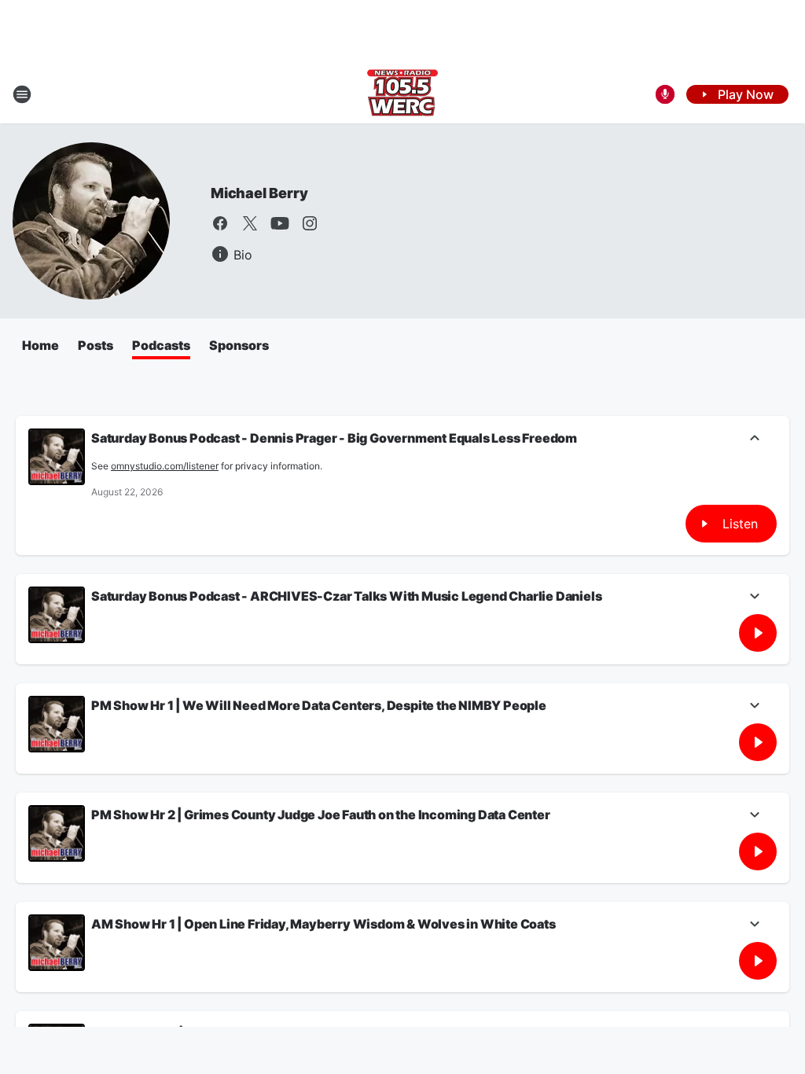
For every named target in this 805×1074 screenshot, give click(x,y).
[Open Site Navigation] (22, 94)
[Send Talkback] (665, 94)
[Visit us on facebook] (220, 223)
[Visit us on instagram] (309, 223)
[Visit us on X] (250, 223)
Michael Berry (259, 193)
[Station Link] (402, 94)
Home (40, 345)
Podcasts (161, 345)
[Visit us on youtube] (279, 223)
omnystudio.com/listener (165, 466)
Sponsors (239, 345)
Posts (95, 345)
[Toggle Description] (754, 439)
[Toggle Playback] (56, 456)
